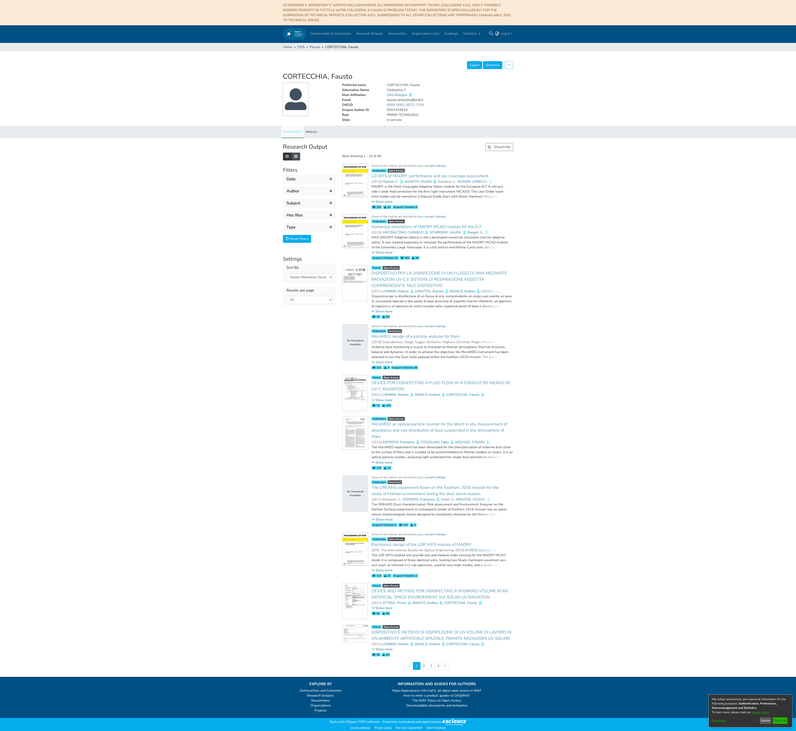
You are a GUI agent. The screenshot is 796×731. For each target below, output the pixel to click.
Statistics (493, 65)
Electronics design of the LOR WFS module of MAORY (421, 544)
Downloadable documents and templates (437, 705)
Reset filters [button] (298, 239)
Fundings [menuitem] (451, 33)
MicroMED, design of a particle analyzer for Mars (415, 336)
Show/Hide (501, 147)
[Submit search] (491, 33)
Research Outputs (320, 695)
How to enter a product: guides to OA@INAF (436, 695)
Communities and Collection (321, 690)
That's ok (780, 720)
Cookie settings (360, 728)
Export (474, 65)
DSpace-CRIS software (362, 722)
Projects (320, 710)
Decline (765, 720)
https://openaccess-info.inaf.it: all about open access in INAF (437, 690)
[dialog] (750, 711)
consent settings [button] (435, 166)
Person (315, 47)
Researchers (320, 700)
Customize (718, 720)
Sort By (292, 267)
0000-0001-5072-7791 (405, 105)
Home (287, 47)
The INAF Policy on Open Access (436, 700)
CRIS (301, 47)
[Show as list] (287, 156)
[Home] (294, 33)
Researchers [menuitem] (397, 33)
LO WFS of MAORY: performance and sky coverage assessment (430, 176)
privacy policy (760, 712)
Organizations (320, 705)
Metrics (311, 132)
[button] (382, 201)
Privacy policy (383, 728)
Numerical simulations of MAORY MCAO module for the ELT (426, 227)
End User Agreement (409, 728)
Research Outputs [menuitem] (369, 33)
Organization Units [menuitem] (425, 33)
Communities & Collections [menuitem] (331, 33)
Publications (292, 131)
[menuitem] (471, 33)
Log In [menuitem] (505, 33)
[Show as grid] (295, 156)
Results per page (300, 290)
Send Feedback (436, 728)
